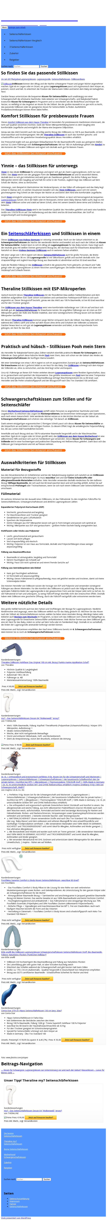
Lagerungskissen (28, 79)
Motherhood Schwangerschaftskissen (15, 1155)
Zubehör (14, 53)
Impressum (14, 1201)
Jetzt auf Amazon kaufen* (30, 686)
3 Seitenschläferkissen (21, 46)
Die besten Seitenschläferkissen (13, 1134)
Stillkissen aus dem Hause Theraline (28, 122)
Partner (12, 1204)
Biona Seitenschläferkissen (16, 1149)
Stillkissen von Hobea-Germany (24, 239)
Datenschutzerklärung (19, 1198)
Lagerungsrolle (44, 79)
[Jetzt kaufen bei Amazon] (12, 657)
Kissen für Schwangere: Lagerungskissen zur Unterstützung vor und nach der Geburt (41, 1070)
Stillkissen (75, 79)
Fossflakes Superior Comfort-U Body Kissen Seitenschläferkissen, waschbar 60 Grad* (40, 880)
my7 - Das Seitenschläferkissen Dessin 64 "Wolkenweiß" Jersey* (30, 718)
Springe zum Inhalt (16, 27)
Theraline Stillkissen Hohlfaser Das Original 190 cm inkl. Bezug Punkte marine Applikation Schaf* (45, 662)
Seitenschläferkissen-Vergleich (25, 40)
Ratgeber (14, 59)
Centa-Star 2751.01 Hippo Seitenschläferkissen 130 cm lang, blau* (31, 1010)
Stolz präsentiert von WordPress (16, 1218)
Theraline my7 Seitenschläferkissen (13, 1142)
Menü (4, 27)
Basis (82, 79)
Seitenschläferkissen (20, 34)
